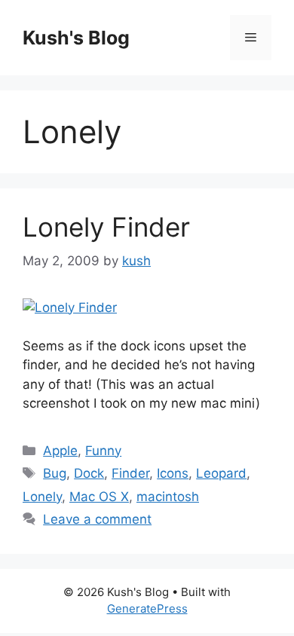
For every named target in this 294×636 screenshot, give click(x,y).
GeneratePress (147, 608)
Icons (172, 473)
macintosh (167, 496)
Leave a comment (97, 519)
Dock (89, 473)
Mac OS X (99, 496)
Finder (130, 473)
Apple (60, 450)
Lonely (42, 496)
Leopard (221, 473)
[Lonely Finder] (70, 307)
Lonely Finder (106, 227)
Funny (103, 450)
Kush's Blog (76, 37)
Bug (54, 473)
